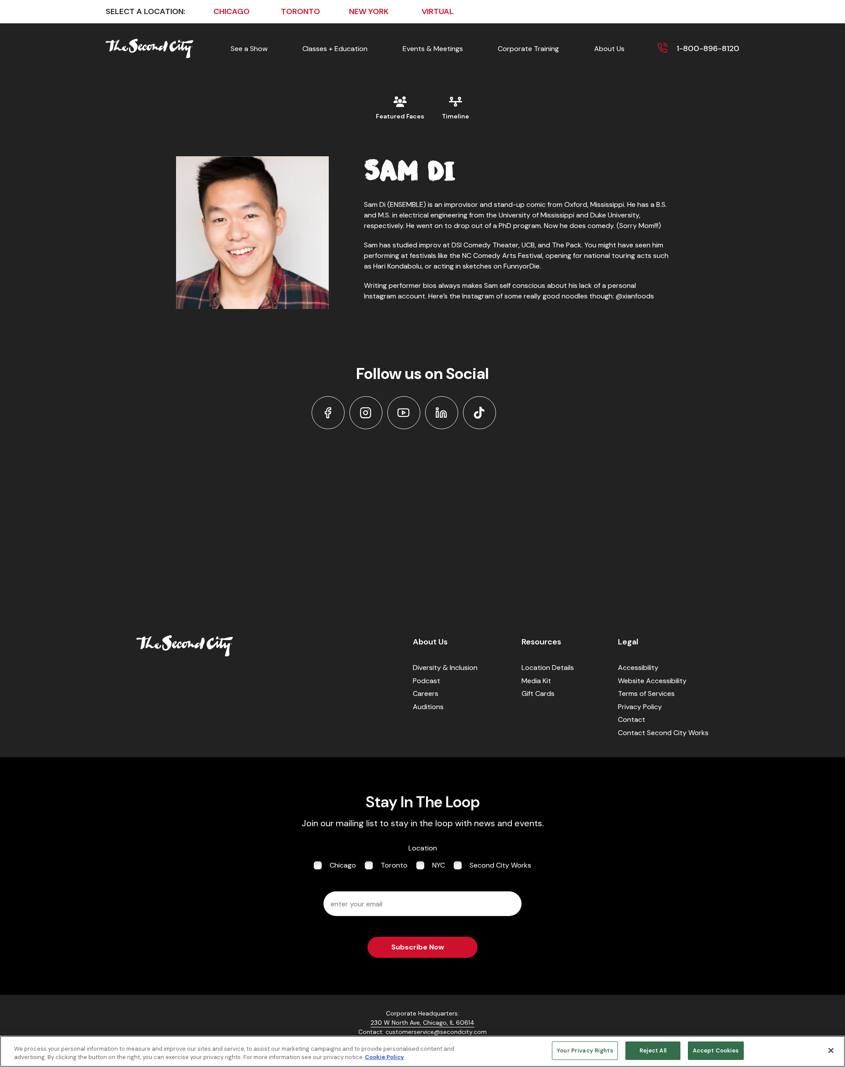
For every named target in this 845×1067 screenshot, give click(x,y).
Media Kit (536, 680)
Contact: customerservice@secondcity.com (422, 1032)
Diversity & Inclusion (445, 667)
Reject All (652, 1050)
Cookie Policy (384, 1057)
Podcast (426, 680)
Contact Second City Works (663, 732)
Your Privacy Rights (585, 1050)
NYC (438, 865)
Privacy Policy (640, 706)
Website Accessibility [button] (652, 680)
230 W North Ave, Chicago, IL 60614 (422, 1023)
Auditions (428, 706)
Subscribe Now (417, 947)
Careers (425, 693)
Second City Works (500, 865)
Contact (631, 719)
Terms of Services (646, 693)
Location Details (548, 667)
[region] (422, 1051)
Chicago (343, 865)
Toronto (394, 865)
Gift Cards (538, 693)
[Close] (831, 1050)
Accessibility (638, 667)
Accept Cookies (716, 1050)
